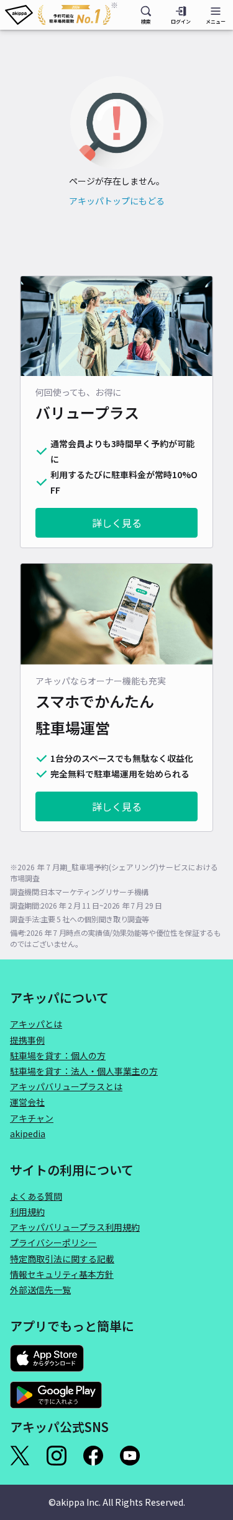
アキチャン (31, 1118)
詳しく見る (117, 522)
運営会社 (27, 1102)
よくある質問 (36, 1196)
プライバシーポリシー (53, 1242)
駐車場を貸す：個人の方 (58, 1055)
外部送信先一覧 (40, 1289)
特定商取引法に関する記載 (62, 1258)
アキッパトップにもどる (117, 200)
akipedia (27, 1133)
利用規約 (27, 1211)
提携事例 (27, 1040)
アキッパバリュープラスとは (66, 1086)
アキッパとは (36, 1024)
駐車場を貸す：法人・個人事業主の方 (84, 1071)
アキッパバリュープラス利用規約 (75, 1227)
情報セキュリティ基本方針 (62, 1274)
